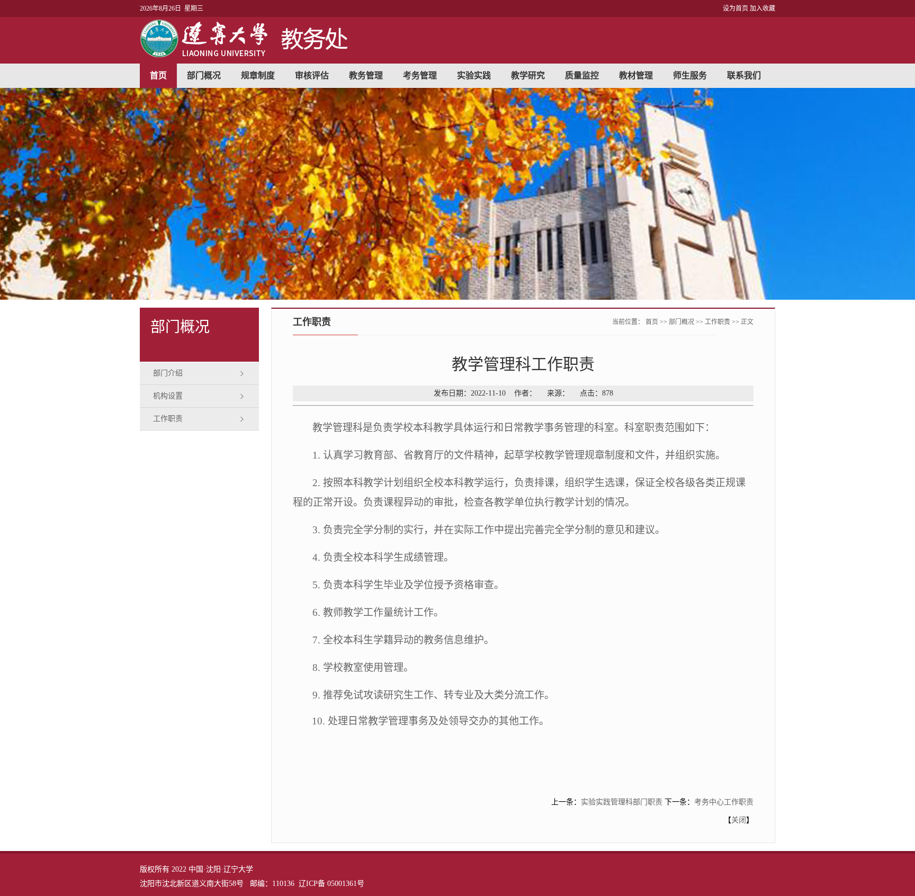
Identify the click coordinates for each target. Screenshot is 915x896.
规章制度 (258, 75)
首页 (158, 75)
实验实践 (474, 75)
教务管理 (366, 75)
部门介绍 (168, 373)
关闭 (738, 820)
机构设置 (168, 396)
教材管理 (636, 75)
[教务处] (246, 55)
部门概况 (204, 75)
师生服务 (690, 75)
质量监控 (582, 75)
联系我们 (744, 75)
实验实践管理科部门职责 (621, 802)
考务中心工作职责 (723, 802)
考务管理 (420, 75)
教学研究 (528, 75)
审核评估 (312, 75)
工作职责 (168, 419)
